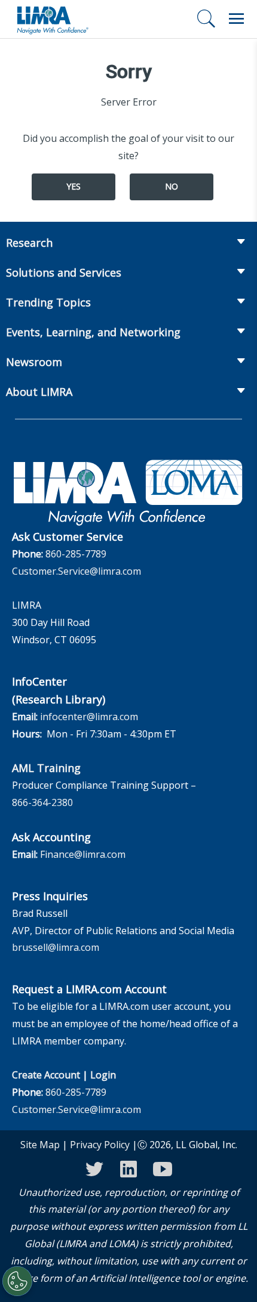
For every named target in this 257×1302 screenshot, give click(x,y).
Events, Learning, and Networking (93, 332)
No (171, 186)
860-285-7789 (75, 553)
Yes (73, 186)
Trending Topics (48, 302)
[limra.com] (52, 19)
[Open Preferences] (17, 1281)
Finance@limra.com (83, 854)
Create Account (46, 1074)
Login (103, 1074)
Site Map (40, 1144)
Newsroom (34, 362)
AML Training (46, 768)
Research (29, 242)
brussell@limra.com (55, 947)
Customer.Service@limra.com (76, 571)
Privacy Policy (100, 1144)
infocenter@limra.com (89, 716)
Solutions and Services (63, 272)
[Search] (206, 18)
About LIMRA (39, 392)
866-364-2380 (42, 802)
